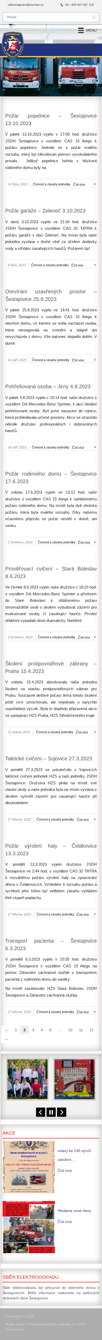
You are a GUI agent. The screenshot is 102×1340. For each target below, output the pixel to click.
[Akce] (29, 1167)
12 (91, 1030)
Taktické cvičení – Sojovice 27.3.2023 (48, 758)
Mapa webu (15, 1324)
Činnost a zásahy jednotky (51, 184)
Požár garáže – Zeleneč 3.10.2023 (45, 211)
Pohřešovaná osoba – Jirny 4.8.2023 (47, 386)
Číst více (79, 184)
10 (70, 1030)
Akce (9, 1133)
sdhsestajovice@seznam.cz (26, 4)
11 (81, 1030)
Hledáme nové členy (74, 1211)
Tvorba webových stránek (49, 1324)
